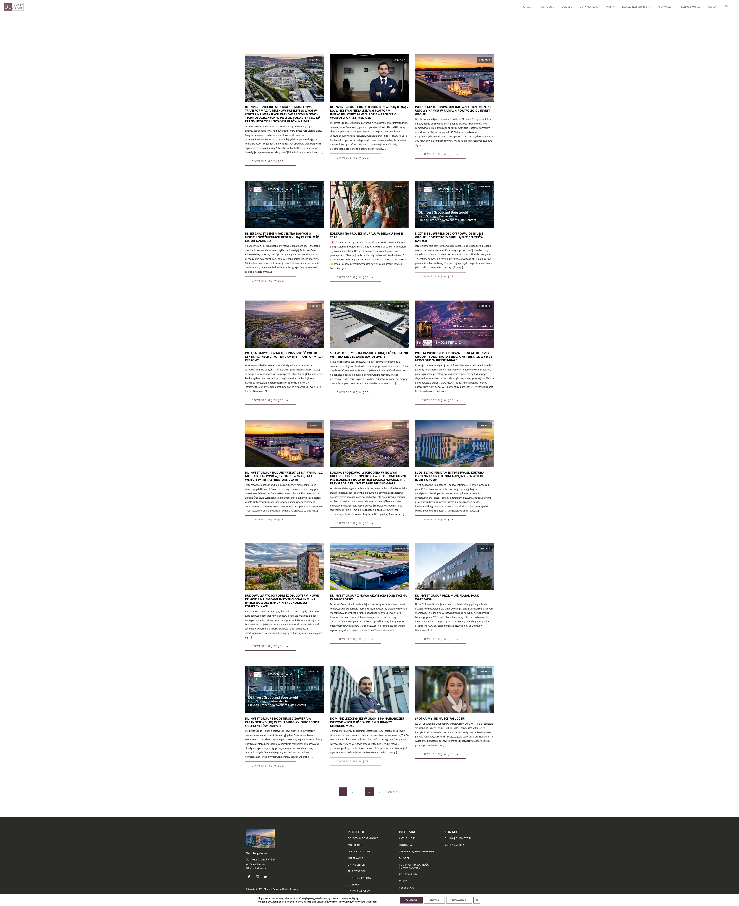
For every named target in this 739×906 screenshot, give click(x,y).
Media (403, 880)
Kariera (610, 6)
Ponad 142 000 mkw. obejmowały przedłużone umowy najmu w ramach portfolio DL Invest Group (453, 110)
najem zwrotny (359, 891)
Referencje (406, 887)
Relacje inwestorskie (634, 6)
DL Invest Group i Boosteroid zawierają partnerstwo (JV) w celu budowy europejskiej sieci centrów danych (283, 722)
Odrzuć (434, 900)
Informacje (664, 6)
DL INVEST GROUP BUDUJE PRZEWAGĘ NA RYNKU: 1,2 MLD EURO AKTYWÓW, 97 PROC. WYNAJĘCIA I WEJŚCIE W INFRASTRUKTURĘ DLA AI (284, 476)
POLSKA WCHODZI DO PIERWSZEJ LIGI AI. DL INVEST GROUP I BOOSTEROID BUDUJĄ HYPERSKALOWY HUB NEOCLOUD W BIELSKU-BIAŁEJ (454, 356)
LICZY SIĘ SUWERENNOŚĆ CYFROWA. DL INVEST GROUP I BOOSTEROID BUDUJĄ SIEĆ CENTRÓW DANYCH (449, 237)
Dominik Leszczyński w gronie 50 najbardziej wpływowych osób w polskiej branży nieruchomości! (367, 722)
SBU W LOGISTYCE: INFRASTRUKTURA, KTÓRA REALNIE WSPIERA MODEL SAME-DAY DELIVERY (369, 354)
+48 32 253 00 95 (455, 845)
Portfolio (546, 6)
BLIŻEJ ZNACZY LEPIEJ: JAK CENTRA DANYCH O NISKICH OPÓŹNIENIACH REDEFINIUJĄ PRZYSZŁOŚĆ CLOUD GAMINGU (282, 237)
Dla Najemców (589, 6)
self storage (357, 871)
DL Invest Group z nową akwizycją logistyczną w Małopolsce (368, 597)
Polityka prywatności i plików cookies (415, 866)
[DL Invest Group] (14, 7)
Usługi (566, 6)
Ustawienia (459, 900)
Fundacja (405, 845)
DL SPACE (353, 884)
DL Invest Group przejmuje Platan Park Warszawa (447, 597)
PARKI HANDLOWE (359, 851)
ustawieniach (368, 902)
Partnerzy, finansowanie (417, 851)
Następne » (392, 792)
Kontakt (712, 6)
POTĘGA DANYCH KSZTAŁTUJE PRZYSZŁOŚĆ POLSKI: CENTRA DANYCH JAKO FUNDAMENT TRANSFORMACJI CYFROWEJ (284, 356)
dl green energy (359, 878)
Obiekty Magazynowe (363, 838)
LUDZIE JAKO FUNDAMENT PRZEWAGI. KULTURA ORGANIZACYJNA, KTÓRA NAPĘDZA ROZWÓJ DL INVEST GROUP (449, 476)
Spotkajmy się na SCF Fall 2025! (440, 718)
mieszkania (356, 858)
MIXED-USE (355, 845)
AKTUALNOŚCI (407, 838)
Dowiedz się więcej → (270, 161)
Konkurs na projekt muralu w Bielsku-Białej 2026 (366, 235)
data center (356, 864)
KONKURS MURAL (690, 6)
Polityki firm (408, 874)
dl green (405, 858)
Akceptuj (411, 900)
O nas (526, 6)
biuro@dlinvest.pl (458, 838)
